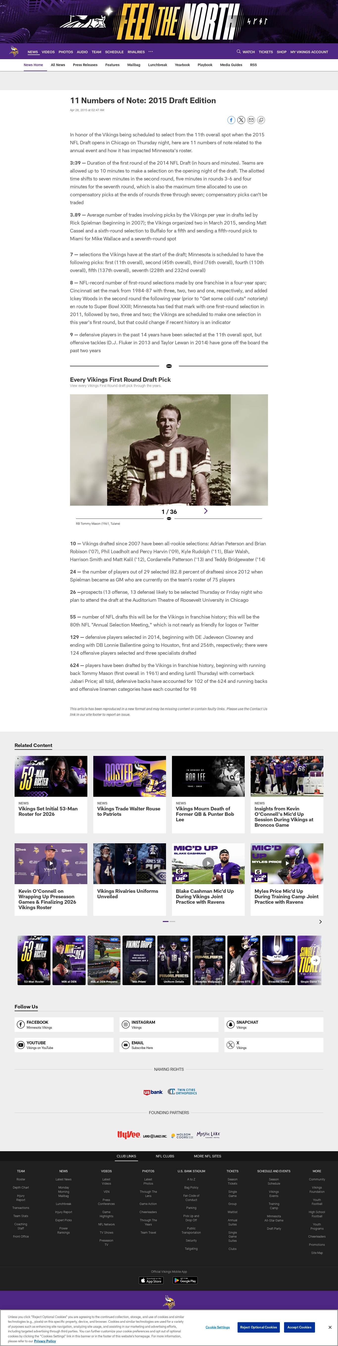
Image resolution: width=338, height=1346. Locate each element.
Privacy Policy (45, 1341)
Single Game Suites (232, 1237)
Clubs (233, 1248)
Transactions (20, 1207)
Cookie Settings (218, 1327)
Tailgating (191, 1248)
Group (232, 1203)
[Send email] (251, 123)
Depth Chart (21, 1187)
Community (317, 1179)
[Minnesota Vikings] (169, 1303)
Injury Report (63, 1212)
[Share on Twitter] (241, 123)
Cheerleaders (148, 1212)
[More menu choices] (151, 51)
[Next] (206, 511)
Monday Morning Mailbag (63, 1191)
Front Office (21, 1236)
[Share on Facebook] (231, 123)
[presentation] (321, 922)
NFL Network (106, 1224)
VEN (106, 1191)
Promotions (317, 1244)
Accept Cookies (300, 1327)
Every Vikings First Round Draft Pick (120, 379)
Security (191, 1240)
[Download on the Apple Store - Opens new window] (151, 1281)
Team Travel (148, 1232)
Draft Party (274, 1228)
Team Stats (20, 1216)
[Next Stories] (315, 960)
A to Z (191, 1179)
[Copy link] (261, 120)
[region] (169, 1328)
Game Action (148, 1203)
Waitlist (233, 1212)
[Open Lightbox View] (169, 462)
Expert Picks (63, 1220)
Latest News (64, 1179)
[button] (165, 921)
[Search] (239, 51)
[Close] (330, 1327)
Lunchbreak (63, 1203)
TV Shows (106, 1232)
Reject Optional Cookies (258, 1327)
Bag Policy (191, 1187)
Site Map (317, 1252)
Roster (21, 1179)
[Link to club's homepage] (14, 51)
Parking (191, 1207)
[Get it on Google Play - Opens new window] (185, 1283)
